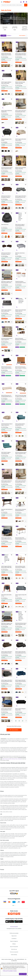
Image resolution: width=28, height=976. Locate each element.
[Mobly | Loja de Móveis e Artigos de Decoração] (6, 2)
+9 (11, 236)
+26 (11, 94)
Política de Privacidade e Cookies (10, 970)
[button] (9, 35)
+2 (25, 435)
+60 (11, 65)
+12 (25, 122)
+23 (11, 350)
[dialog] (14, 970)
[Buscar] (25, 5)
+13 (25, 692)
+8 (11, 492)
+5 (11, 179)
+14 (11, 578)
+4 (11, 720)
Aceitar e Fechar (22, 974)
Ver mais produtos (14, 729)
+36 (11, 293)
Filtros (4, 35)
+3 (25, 578)
